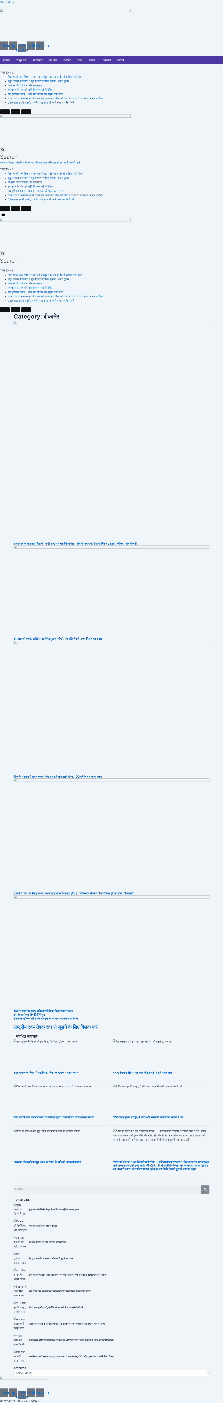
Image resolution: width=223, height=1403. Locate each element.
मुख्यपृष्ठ (6, 60)
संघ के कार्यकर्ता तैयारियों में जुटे (29, 1014)
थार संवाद (53, 60)
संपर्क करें (107, 60)
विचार (80, 60)
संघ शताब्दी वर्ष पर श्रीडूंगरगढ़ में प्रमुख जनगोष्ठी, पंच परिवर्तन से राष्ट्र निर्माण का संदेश (58, 638)
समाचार (92, 60)
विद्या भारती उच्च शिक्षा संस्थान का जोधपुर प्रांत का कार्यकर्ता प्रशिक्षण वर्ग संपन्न (45, 76)
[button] (59, 162)
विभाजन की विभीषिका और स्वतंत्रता (25, 85)
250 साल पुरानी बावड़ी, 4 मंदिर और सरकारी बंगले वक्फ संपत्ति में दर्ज (41, 102)
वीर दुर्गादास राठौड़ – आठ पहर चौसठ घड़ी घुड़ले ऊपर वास (35, 94)
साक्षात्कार (67, 60)
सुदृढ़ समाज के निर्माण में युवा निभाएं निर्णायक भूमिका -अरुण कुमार (38, 81)
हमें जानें (120, 60)
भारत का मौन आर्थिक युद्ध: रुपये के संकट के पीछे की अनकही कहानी (47, 1162)
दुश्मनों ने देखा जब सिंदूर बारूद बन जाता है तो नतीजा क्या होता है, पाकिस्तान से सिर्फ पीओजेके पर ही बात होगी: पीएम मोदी (74, 893)
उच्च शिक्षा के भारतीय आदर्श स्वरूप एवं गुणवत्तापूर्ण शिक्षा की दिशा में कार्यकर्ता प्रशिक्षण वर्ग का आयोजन (55, 98)
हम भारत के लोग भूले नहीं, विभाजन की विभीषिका (30, 89)
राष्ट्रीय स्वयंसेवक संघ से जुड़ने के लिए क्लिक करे (56, 1027)
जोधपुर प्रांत (21, 60)
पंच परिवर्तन (38, 60)
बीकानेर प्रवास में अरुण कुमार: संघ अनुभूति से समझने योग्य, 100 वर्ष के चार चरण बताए (58, 776)
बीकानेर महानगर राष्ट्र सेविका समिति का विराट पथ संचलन (43, 1011)
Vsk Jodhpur (8, 2)
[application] (96, 60)
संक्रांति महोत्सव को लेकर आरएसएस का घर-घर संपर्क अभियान (46, 1018)
